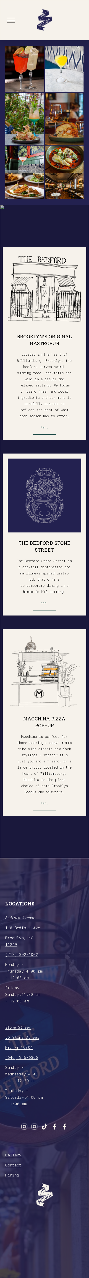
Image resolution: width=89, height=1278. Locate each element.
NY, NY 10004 (19, 1047)
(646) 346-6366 (21, 1057)
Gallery (13, 1155)
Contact (13, 1165)
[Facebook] (54, 1126)
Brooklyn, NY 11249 (19, 941)
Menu (44, 427)
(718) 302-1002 (21, 954)
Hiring (12, 1175)
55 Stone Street (22, 1037)
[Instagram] (24, 1126)
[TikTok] (44, 1126)
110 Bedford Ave (22, 927)
